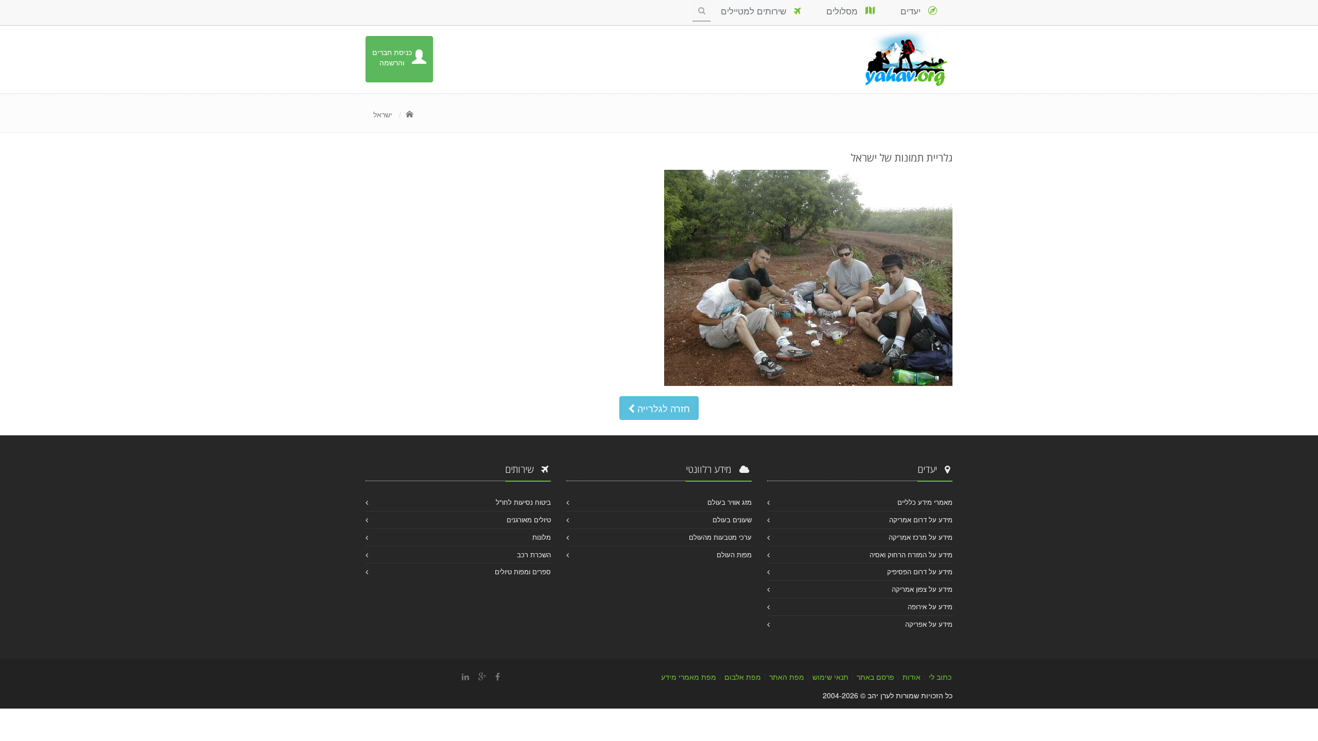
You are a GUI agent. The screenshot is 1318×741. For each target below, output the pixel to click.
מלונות (541, 537)
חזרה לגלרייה (662, 408)
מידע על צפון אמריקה (922, 589)
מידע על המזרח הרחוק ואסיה (911, 554)
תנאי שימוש (830, 677)
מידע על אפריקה (928, 624)
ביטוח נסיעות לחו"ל (523, 502)
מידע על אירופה (930, 606)
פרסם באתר (875, 677)
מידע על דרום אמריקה (920, 519)
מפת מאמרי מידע (688, 677)
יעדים (914, 10)
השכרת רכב (534, 554)
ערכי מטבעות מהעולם (720, 537)
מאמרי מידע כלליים (924, 502)
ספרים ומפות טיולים (523, 571)
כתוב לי (940, 677)
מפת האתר (786, 677)
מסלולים (845, 10)
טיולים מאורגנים (529, 519)
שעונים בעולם (732, 519)
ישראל (382, 114)
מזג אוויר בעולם (729, 502)
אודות (912, 677)
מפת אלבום (742, 677)
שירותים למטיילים (757, 10)
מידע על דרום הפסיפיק (919, 571)
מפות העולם (734, 554)
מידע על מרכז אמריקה (920, 537)
